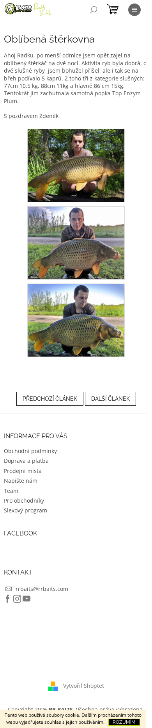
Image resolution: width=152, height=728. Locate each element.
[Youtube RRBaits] (26, 599)
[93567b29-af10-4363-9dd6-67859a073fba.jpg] (76, 242)
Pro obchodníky (24, 500)
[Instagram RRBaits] (17, 599)
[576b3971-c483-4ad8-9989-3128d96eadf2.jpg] (76, 165)
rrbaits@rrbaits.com (42, 588)
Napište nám (20, 480)
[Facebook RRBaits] (8, 599)
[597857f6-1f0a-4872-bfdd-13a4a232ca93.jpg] (76, 319)
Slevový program (25, 510)
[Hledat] (93, 10)
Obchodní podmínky (30, 451)
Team (11, 490)
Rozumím (124, 722)
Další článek (110, 399)
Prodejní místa (23, 471)
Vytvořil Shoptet (83, 685)
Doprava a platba (26, 460)
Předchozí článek (50, 399)
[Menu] (134, 10)
